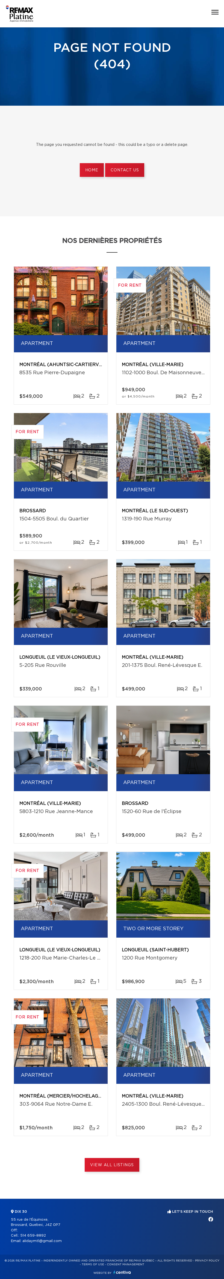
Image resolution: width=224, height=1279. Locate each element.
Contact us (125, 170)
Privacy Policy (207, 1260)
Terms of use (93, 1264)
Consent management (125, 1264)
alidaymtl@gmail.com (42, 1241)
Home (91, 170)
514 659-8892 (33, 1235)
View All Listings (112, 1165)
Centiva (122, 1272)
